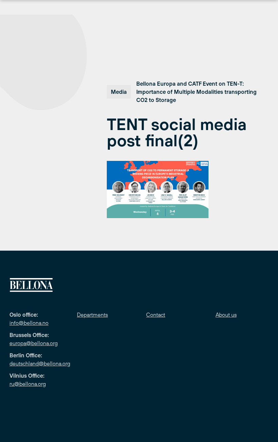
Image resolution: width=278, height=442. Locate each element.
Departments (92, 315)
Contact (155, 315)
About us (226, 315)
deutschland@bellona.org (39, 363)
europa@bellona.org (33, 343)
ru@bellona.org (27, 384)
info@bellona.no (28, 323)
